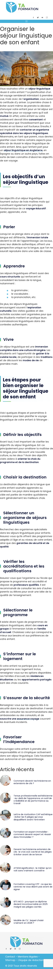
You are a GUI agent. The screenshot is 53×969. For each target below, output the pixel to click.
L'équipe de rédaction (30, 960)
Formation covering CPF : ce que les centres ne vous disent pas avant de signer (33, 887)
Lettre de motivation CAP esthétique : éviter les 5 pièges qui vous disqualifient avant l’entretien (33, 817)
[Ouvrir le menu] (26, 21)
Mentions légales (28, 956)
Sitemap (10, 960)
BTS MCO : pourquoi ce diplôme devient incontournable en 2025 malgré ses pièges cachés (31, 904)
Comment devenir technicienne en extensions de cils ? (32, 782)
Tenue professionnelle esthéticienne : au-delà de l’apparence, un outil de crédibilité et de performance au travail (33, 799)
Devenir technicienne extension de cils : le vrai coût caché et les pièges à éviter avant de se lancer (33, 852)
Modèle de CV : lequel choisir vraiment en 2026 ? (29, 921)
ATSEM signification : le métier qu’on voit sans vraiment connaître (33, 869)
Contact (10, 956)
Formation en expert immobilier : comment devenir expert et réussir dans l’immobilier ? (32, 834)
